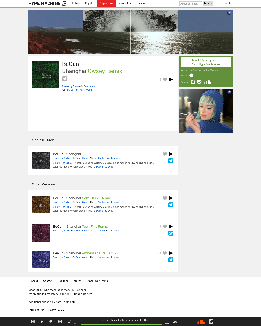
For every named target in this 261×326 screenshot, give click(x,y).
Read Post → (146, 320)
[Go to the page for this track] (45, 74)
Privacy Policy (55, 310)
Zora (58, 302)
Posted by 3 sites (62, 158)
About (34, 281)
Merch (214, 70)
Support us (106, 3)
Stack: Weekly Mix (97, 281)
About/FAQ (188, 70)
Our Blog (63, 281)
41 (159, 253)
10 (160, 154)
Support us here (82, 294)
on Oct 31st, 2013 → (105, 166)
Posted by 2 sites (62, 202)
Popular (90, 3)
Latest (76, 3)
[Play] (171, 79)
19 (160, 198)
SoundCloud (90, 86)
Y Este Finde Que (62, 163)
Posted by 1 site (70, 86)
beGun (105, 320)
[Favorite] (165, 79)
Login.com (68, 302)
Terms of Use (36, 310)
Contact (202, 70)
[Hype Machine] (49, 3)
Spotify (74, 89)
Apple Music (86, 89)
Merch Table (125, 3)
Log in (227, 3)
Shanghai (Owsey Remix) (124, 320)
